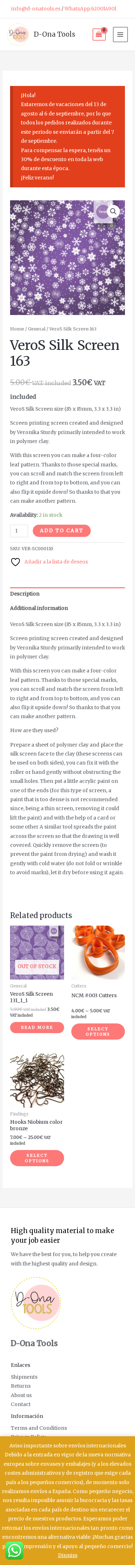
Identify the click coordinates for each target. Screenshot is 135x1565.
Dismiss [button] (67, 1555)
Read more (37, 1027)
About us (21, 1395)
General (36, 329)
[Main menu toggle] (120, 34)
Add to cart (62, 531)
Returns (21, 1386)
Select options (98, 1031)
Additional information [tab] (39, 608)
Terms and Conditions (39, 1428)
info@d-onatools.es (35, 9)
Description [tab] (25, 594)
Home (17, 329)
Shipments (24, 1377)
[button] (113, 211)
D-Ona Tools (54, 34)
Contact (21, 1404)
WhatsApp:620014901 (90, 9)
